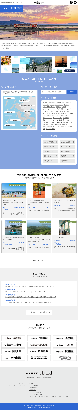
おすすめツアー (65, 161)
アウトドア (55, 115)
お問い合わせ (33, 387)
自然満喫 (45, 124)
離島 (62, 109)
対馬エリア (9, 98)
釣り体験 (45, 122)
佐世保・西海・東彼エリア (27, 105)
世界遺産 (64, 124)
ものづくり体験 (57, 118)
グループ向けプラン (49, 107)
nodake (52, 105)
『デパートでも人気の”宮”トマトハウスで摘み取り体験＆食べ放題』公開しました (29, 286)
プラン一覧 (12, 385)
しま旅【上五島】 (66, 142)
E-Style (66, 105)
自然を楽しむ (48, 161)
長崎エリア (15, 120)
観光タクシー (62, 126)
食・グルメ (66, 120)
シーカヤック (52, 102)
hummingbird (59, 105)
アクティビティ (47, 118)
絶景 (60, 120)
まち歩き (65, 122)
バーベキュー (47, 115)
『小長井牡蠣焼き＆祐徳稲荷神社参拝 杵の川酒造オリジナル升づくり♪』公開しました (30, 297)
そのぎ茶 (68, 102)
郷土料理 (66, 111)
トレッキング (47, 113)
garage (59, 102)
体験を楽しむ (48, 156)
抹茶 (63, 102)
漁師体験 (54, 113)
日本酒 (64, 107)
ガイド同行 (56, 109)
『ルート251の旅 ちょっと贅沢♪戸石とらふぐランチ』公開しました (25, 292)
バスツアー (52, 122)
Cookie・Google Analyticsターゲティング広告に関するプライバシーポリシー (50, 397)
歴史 (44, 129)
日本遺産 (69, 126)
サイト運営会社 (34, 385)
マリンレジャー (47, 109)
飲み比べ (58, 107)
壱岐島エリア (9, 112)
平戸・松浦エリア (24, 101)
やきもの (58, 124)
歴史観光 (63, 156)
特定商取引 (50, 405)
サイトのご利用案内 (35, 392)
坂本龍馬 (59, 122)
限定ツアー (46, 120)
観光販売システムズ (41, 405)
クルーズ (51, 124)
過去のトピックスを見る (39, 312)
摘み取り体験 (62, 113)
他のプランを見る (39, 260)
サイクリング (54, 120)
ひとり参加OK (50, 129)
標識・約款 (33, 390)
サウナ (45, 102)
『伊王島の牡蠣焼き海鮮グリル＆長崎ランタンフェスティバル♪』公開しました (28, 302)
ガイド (55, 126)
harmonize (46, 105)
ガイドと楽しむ (49, 151)
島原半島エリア (26, 125)
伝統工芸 (66, 118)
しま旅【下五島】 (49, 142)
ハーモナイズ (68, 109)
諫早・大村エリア (28, 111)
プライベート (63, 115)
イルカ (71, 122)
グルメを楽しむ (65, 146)
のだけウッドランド (49, 111)
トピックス (22, 385)
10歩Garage (59, 111)
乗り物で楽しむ (49, 146)
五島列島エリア (9, 125)
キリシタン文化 (47, 126)
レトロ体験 (70, 113)
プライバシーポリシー (36, 394)
